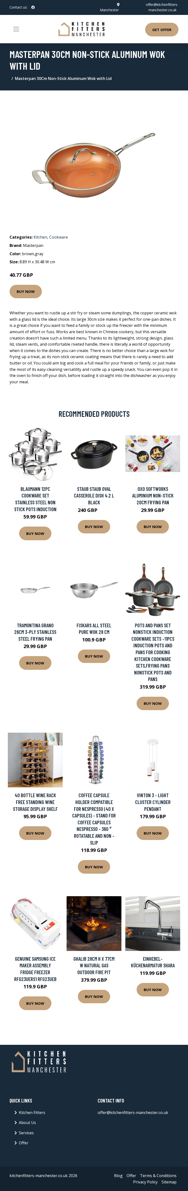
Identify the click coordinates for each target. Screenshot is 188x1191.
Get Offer (161, 29)
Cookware (58, 237)
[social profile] (33, 7)
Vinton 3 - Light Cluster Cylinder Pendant (153, 802)
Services (26, 1133)
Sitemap (169, 1182)
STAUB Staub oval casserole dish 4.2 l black (94, 495)
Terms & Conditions (158, 1175)
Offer (23, 1143)
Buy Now (26, 291)
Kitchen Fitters (32, 1112)
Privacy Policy (145, 1182)
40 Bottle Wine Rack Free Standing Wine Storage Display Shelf (35, 802)
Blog (118, 1175)
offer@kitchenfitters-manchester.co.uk (133, 1112)
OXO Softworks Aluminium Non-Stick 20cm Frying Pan (153, 495)
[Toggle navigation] (16, 29)
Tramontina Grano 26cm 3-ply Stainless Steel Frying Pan (35, 632)
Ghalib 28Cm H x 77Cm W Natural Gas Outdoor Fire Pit (94, 965)
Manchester (109, 10)
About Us (27, 1122)
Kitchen (40, 237)
